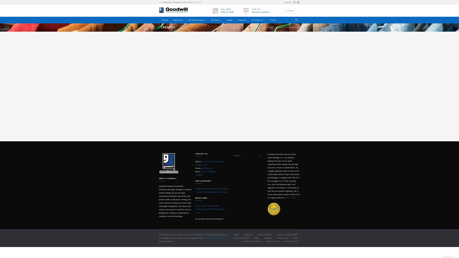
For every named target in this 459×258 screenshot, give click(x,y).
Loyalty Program (241, 238)
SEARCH (260, 155)
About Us (178, 20)
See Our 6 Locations (261, 12)
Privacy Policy (272, 241)
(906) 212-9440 (227, 12)
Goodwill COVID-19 (252, 241)
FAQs (273, 20)
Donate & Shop (196, 20)
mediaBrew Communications (215, 238)
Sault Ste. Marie (221, 192)
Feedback (199, 175)
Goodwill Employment (287, 235)
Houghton (199, 189)
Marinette (200, 192)
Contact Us (257, 20)
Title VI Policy (208, 206)
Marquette (209, 189)
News (230, 20)
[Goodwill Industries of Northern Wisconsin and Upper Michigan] (173, 10)
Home (165, 20)
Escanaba (209, 192)
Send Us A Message (208, 171)
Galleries (267, 28)
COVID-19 (198, 2)
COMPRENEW (211, 209)
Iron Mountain (220, 189)
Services (215, 20)
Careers (242, 20)
